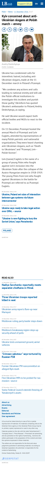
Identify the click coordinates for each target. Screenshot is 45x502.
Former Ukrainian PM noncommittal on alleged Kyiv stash (21, 367)
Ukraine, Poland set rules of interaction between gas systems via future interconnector (21, 197)
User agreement (8, 416)
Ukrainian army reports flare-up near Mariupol (19, 311)
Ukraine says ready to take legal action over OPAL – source (21, 209)
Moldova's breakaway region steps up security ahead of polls (20, 331)
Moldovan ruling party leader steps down (22, 321)
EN (36, 3)
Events (4, 408)
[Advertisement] (22, 256)
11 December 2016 (21, 12)
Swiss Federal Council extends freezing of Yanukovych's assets (22, 391)
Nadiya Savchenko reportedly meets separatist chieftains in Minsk (21, 286)
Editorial (5, 410)
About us (5, 402)
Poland (7, 230)
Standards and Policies (11, 413)
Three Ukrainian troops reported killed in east (19, 298)
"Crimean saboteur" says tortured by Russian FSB (21, 355)
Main (4, 11)
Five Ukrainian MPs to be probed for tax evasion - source (21, 379)
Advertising (6, 405)
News (10, 11)
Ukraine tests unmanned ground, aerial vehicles (21, 343)
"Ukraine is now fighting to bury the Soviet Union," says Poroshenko (19, 220)
